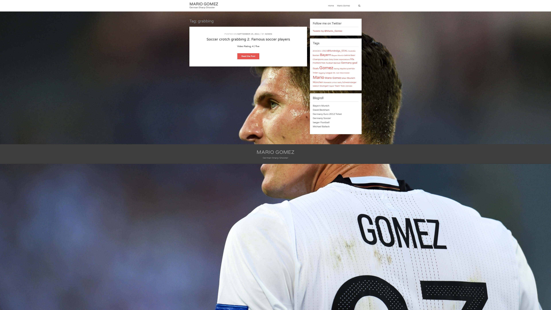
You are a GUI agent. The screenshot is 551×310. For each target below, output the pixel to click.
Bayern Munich (338, 55)
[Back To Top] (546, 305)
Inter (315, 72)
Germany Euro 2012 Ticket (327, 114)
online (334, 82)
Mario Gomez (343, 5)
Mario (318, 77)
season (316, 86)
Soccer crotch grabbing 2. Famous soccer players (248, 39)
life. (334, 73)
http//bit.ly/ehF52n (347, 69)
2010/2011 (317, 51)
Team (337, 86)
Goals (316, 68)
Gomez (326, 67)
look (337, 73)
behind (347, 55)
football (329, 63)
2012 (324, 51)
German (337, 63)
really (339, 82)
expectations (344, 59)
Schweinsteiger (349, 82)
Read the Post (250, 57)
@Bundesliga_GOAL (337, 51)
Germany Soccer (322, 118)
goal (354, 62)
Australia (351, 51)
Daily (331, 59)
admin (268, 34)
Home (331, 5)
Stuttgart (324, 86)
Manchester (345, 73)
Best (353, 55)
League (328, 73)
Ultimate (348, 86)
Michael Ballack (321, 126)
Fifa (352, 59)
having (336, 69)
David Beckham (321, 109)
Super (331, 86)
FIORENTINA (319, 63)
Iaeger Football (321, 122)
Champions (318, 59)
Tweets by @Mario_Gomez (327, 31)
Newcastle (327, 82)
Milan (344, 78)
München (318, 82)
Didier (336, 59)
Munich (351, 78)
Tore (343, 86)
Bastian (316, 55)
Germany (346, 62)
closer (326, 59)
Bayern (325, 55)
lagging (322, 73)
